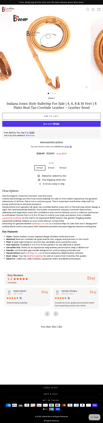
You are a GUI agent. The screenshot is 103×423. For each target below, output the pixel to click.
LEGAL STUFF (51, 388)
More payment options (51, 142)
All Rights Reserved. (51, 421)
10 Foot (63, 167)
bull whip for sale (34, 253)
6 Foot (40, 167)
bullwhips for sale (40, 223)
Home (51, 98)
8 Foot (51, 167)
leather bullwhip (35, 256)
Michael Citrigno (69, 291)
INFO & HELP (51, 394)
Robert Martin (20, 291)
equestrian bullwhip (11, 218)
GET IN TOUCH (51, 400)
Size (51, 163)
